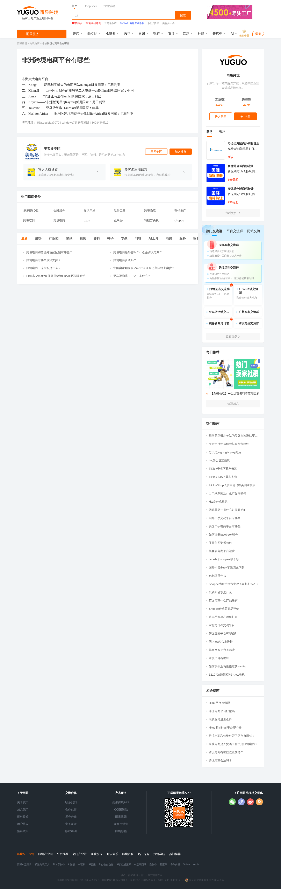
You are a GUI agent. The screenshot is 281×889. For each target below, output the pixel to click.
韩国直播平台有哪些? (222, 633)
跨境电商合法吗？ (124, 260)
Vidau (186, 864)
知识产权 (89, 210)
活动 (186, 33)
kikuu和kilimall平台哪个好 (225, 727)
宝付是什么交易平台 (222, 625)
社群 (201, 33)
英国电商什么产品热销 (223, 600)
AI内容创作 (59, 864)
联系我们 (71, 802)
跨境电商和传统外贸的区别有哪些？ (49, 252)
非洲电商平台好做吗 (222, 711)
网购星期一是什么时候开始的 (227, 509)
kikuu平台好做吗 (219, 702)
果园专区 (156, 151)
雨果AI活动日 (24, 864)
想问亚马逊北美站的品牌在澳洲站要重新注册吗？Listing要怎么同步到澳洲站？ (233, 436)
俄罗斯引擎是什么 (220, 592)
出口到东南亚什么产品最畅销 (227, 493)
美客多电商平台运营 (222, 551)
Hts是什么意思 (218, 501)
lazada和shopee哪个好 (224, 559)
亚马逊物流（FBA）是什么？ (132, 275)
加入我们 (23, 809)
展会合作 (71, 816)
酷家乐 (163, 864)
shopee (179, 220)
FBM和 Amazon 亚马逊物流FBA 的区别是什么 (56, 275)
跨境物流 (150, 210)
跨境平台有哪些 (219, 658)
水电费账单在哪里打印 (223, 617)
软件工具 (119, 210)
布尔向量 (175, 864)
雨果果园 (121, 816)
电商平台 (41, 79)
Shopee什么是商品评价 (224, 608)
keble (196, 864)
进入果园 (220, 116)
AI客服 (92, 864)
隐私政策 (23, 831)
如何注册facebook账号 (223, 534)
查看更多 (231, 213)
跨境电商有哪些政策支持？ (43, 260)
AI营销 (81, 864)
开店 (76, 33)
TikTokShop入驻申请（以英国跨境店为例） (233, 485)
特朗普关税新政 (153, 220)
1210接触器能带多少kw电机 (227, 674)
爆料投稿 (23, 816)
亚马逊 (55, 96)
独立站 (92, 33)
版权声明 (71, 831)
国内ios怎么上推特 (221, 641)
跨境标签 (121, 831)
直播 (171, 33)
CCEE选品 (121, 809)
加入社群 (180, 151)
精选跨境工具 (42, 864)
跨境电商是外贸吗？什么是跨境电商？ (137, 252)
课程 (156, 33)
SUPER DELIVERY (32, 210)
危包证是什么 (217, 575)
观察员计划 (121, 824)
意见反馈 (71, 824)
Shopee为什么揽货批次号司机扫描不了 (234, 584)
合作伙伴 (71, 809)
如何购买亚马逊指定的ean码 (227, 666)
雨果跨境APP (120, 802)
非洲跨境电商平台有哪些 (55, 43)
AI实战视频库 (123, 864)
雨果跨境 (22, 43)
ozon (87, 220)
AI (232, 33)
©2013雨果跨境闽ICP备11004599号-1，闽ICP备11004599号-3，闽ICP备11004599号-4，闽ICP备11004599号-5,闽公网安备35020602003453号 (140, 880)
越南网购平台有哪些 (222, 650)
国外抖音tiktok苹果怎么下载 (226, 567)
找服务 (110, 33)
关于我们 (23, 802)
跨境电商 (34, 43)
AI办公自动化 (106, 864)
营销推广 (180, 210)
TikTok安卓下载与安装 (223, 468)
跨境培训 (29, 220)
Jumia (32, 96)
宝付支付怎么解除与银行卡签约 (229, 444)
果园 (141, 33)
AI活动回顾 (140, 864)
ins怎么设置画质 (219, 460)
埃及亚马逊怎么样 (220, 719)
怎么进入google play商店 (225, 452)
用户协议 (23, 824)
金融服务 (59, 210)
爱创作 (153, 864)
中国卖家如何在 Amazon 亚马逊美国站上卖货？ (144, 268)
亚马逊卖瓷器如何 (220, 542)
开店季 (217, 33)
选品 (127, 33)
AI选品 (71, 864)
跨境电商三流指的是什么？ (43, 268)
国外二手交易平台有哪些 (224, 518)
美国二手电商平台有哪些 (224, 526)
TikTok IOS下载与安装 (223, 476)
